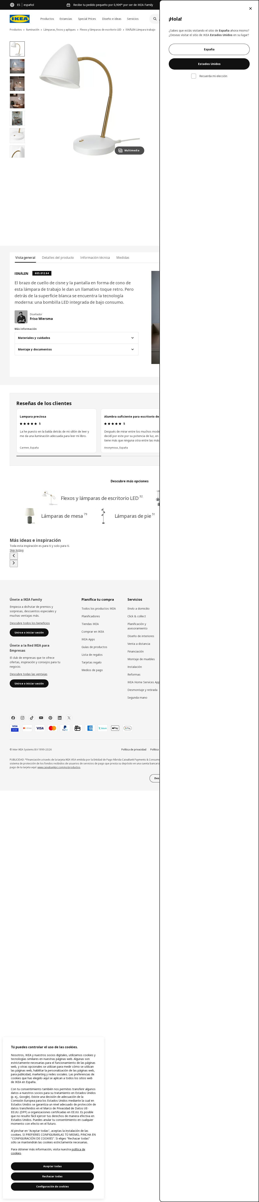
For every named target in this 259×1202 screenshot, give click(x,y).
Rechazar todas (52, 1176)
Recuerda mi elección (213, 76)
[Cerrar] (250, 8)
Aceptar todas (52, 1166)
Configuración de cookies (52, 1186)
